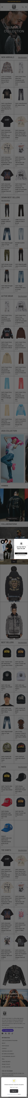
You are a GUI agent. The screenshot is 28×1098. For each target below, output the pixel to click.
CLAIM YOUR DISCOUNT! (21, 553)
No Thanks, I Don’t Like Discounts (21, 555)
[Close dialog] (27, 539)
